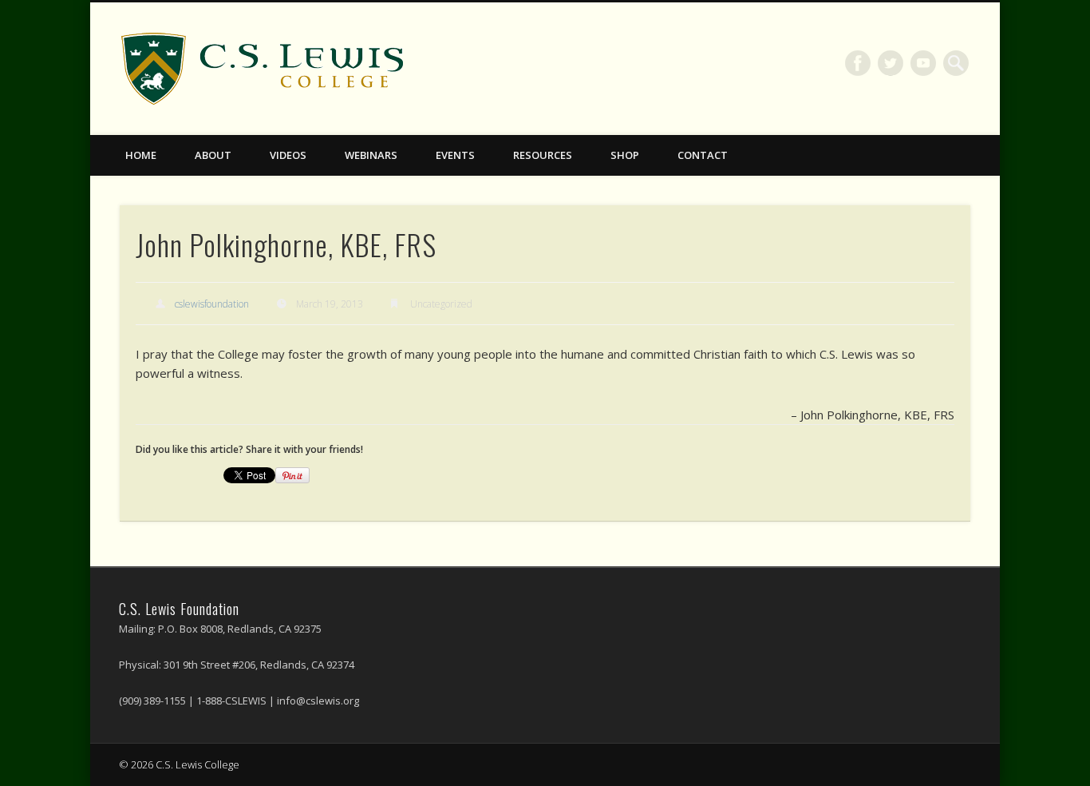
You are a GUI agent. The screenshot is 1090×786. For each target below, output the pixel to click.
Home (140, 155)
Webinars (371, 155)
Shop (624, 155)
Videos (288, 155)
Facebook (858, 63)
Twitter (890, 63)
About (213, 155)
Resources (542, 155)
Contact (702, 155)
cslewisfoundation (212, 304)
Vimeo (923, 63)
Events (455, 155)
